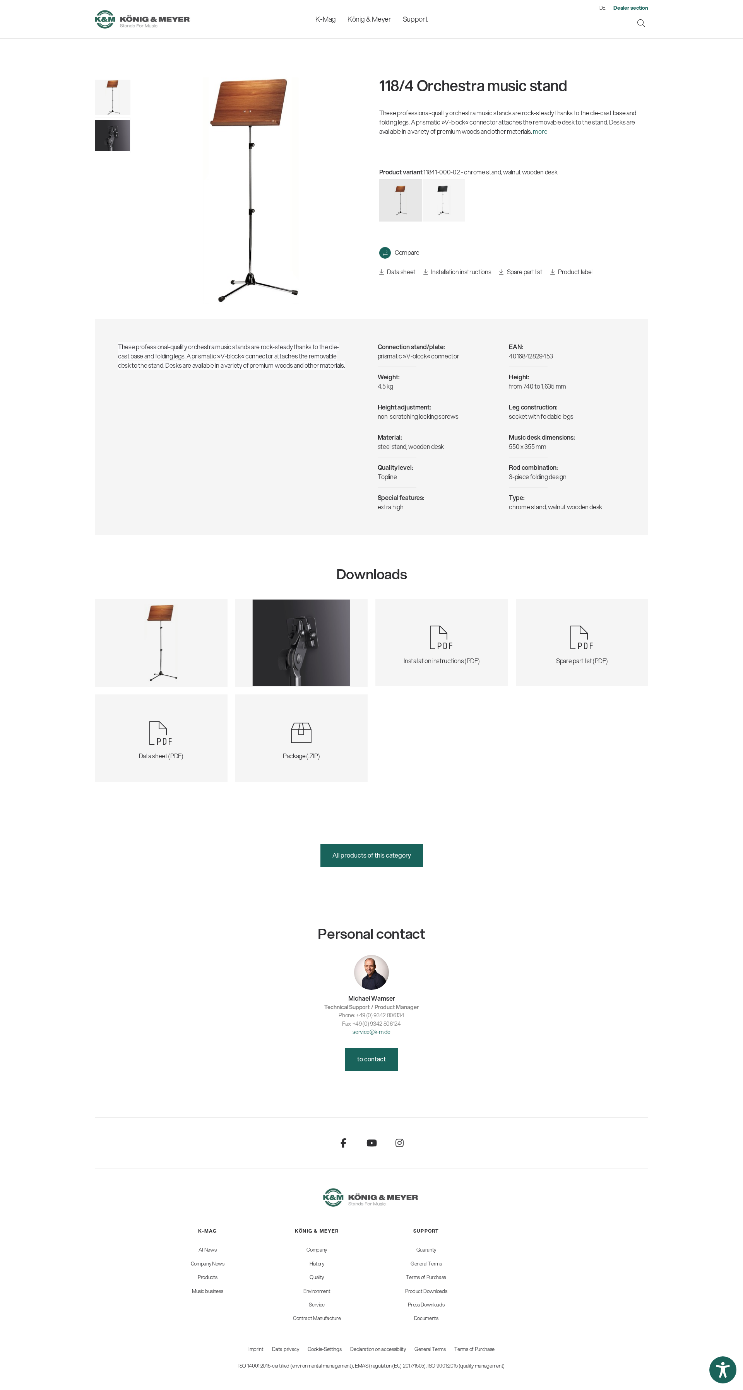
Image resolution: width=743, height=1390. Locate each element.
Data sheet (401, 271)
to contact (371, 1058)
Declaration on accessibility (378, 1349)
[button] (722, 1369)
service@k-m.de (371, 1032)
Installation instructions (460, 271)
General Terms (430, 1349)
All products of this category (371, 855)
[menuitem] (325, 19)
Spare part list (524, 271)
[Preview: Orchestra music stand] (112, 135)
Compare (407, 252)
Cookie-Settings (324, 1349)
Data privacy (285, 1349)
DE (602, 7)
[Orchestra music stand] (444, 200)
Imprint (256, 1349)
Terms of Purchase (474, 1349)
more (540, 131)
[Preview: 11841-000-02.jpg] (112, 97)
